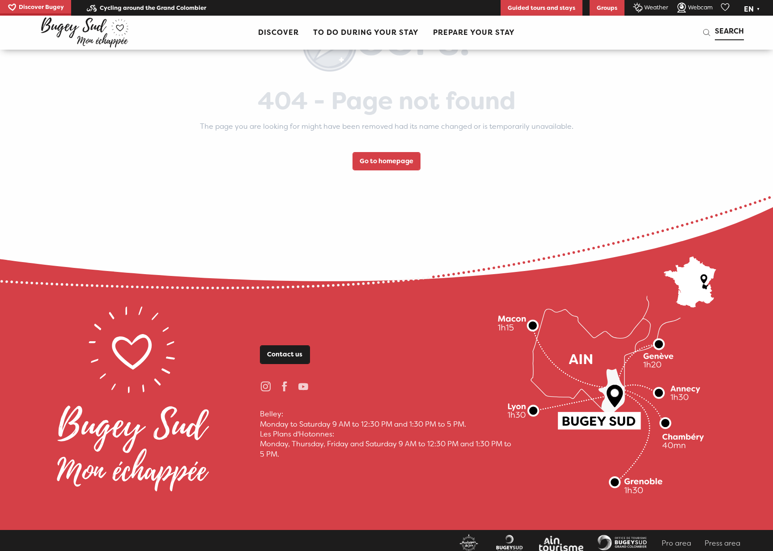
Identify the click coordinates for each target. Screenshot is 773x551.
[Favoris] (726, 7)
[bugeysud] (84, 33)
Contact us (284, 354)
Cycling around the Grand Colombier (153, 8)
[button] (752, 9)
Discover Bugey (41, 7)
